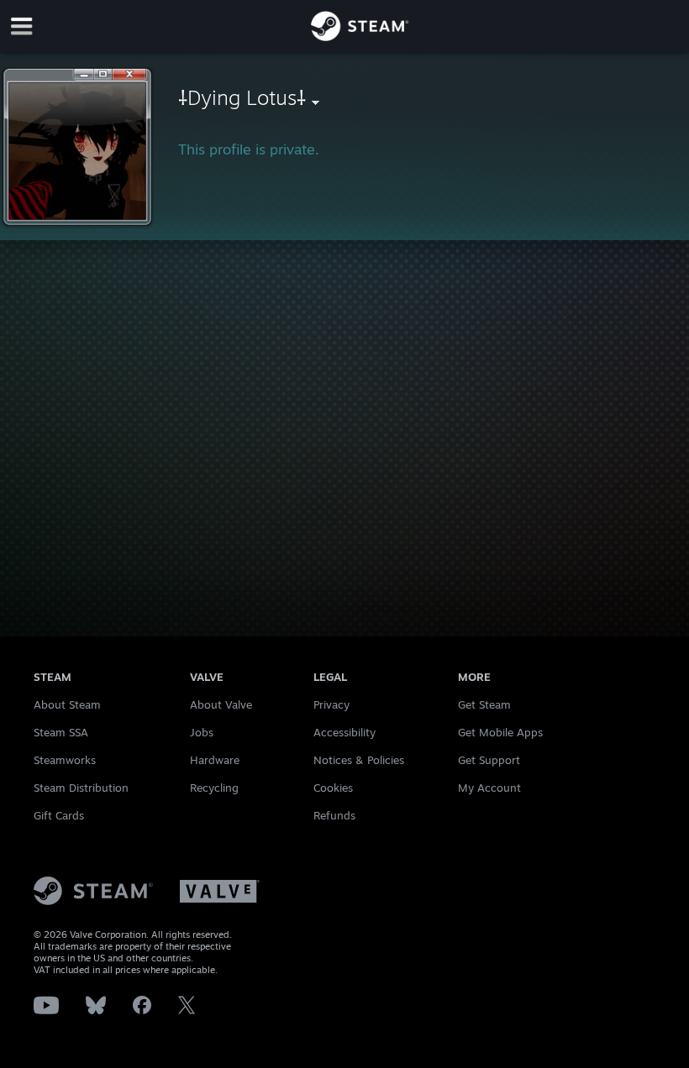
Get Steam (484, 704)
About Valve (221, 704)
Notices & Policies (358, 760)
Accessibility (344, 732)
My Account (489, 787)
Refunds (334, 815)
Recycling (214, 787)
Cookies (333, 787)
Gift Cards (59, 815)
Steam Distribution (81, 787)
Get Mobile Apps (500, 732)
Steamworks (65, 760)
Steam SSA (61, 732)
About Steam (67, 704)
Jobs (201, 732)
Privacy (331, 704)
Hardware (214, 760)
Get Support (489, 760)
